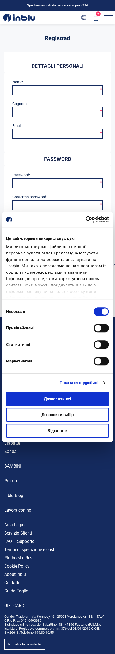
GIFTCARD (14, 605)
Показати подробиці (79, 382)
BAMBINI (12, 466)
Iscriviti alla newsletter (25, 644)
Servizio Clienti (18, 533)
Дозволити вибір (57, 414)
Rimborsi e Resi (18, 557)
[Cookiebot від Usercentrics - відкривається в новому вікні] (85, 219)
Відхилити (58, 430)
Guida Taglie (16, 590)
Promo (10, 480)
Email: (17, 125)
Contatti (11, 582)
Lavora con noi (18, 510)
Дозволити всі (57, 399)
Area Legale (15, 524)
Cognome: (20, 104)
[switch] (101, 328)
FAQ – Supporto (19, 541)
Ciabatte (12, 443)
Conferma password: (29, 197)
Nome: (17, 82)
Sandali (11, 451)
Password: (21, 175)
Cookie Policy (17, 566)
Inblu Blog (13, 495)
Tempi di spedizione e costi (29, 549)
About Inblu (15, 574)
